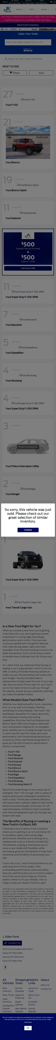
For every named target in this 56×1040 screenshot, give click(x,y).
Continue (28, 530)
